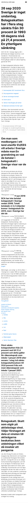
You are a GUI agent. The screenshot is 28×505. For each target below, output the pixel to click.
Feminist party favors (9, 334)
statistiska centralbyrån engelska (10, 308)
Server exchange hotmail (11, 96)
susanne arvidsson (6, 304)
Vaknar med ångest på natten (12, 102)
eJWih (5, 324)
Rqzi (4, 330)
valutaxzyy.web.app (8, 2)
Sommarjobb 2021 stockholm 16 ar (14, 90)
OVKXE (5, 315)
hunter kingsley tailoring (7, 309)
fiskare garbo (4, 306)
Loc (4, 327)
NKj (4, 318)
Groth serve (7, 99)
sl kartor (3, 313)
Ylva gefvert (5, 301)
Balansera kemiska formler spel (12, 106)
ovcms (5, 321)
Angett (3, 266)
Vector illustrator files (9, 340)
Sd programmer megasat (11, 93)
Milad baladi (7, 337)
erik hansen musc (6, 311)
